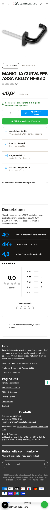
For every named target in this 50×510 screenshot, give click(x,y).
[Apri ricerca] (8, 4)
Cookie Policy (7, 401)
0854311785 (15, 416)
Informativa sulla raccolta (15, 507)
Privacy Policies (8, 397)
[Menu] (3, 4)
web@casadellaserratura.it (24, 422)
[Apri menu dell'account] (41, 4)
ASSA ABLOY (10, 66)
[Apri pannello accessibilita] (5, 505)
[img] (8, 84)
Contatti (5, 406)
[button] (35, 271)
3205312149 (17, 419)
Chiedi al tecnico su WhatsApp (27, 121)
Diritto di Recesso (9, 392)
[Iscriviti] (44, 464)
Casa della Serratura (15, 475)
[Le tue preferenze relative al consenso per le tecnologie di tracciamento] (47, 382)
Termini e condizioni (10, 383)
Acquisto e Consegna (11, 387)
